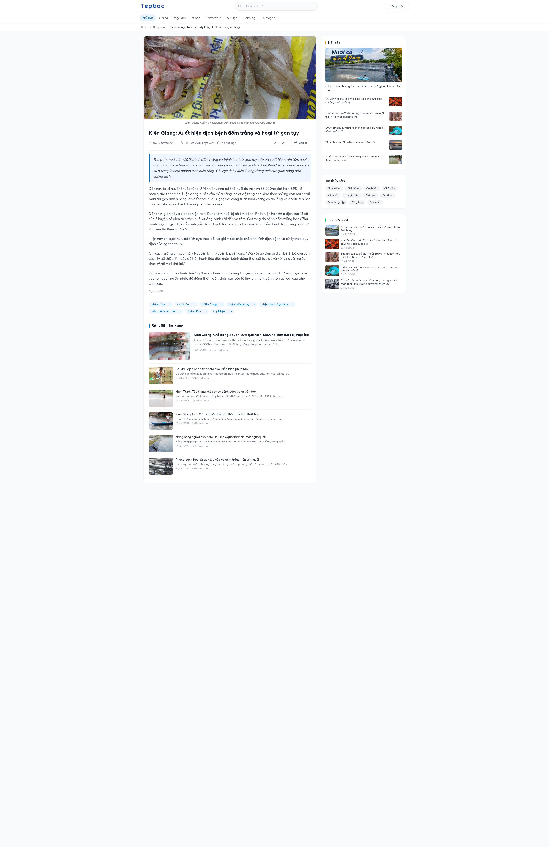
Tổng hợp (357, 202)
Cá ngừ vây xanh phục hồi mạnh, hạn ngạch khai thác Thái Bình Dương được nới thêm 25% (370, 282)
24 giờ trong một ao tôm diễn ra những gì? (350, 142)
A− (276, 142)
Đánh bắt (371, 188)
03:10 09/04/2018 (165, 143)
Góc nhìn (375, 202)
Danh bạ (249, 18)
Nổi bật (148, 18)
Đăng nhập (397, 6)
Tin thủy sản (156, 27)
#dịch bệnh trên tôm (163, 311)
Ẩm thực (387, 195)
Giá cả (163, 18)
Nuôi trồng (334, 188)
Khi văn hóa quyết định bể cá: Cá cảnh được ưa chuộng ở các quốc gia (353, 100)
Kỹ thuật (333, 195)
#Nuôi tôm (183, 304)
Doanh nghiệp (336, 202)
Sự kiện (232, 18)
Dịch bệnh (353, 188)
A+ (284, 143)
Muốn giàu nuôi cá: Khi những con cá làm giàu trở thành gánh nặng (354, 158)
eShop (196, 18)
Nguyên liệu (352, 195)
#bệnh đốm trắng (239, 304)
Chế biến (389, 188)
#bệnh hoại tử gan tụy (274, 304)
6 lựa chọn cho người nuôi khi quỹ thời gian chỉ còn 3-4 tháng (371, 228)
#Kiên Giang (209, 304)
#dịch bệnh (219, 311)
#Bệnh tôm (158, 304)
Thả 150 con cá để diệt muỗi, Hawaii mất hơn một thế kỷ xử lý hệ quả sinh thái (354, 115)
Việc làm (180, 18)
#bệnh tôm (194, 311)
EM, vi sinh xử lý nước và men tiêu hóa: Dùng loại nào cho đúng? (354, 129)
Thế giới (371, 195)
